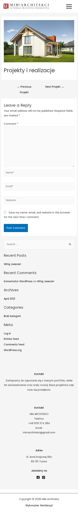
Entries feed (11, 339)
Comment (11, 124)
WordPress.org (13, 350)
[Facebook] (38, 477)
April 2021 (9, 298)
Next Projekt (54, 87)
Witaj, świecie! (12, 264)
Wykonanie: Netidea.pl (39, 505)
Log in (7, 333)
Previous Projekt (24, 87)
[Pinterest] (43, 477)
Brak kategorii (12, 316)
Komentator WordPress (18, 281)
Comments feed (14, 344)
